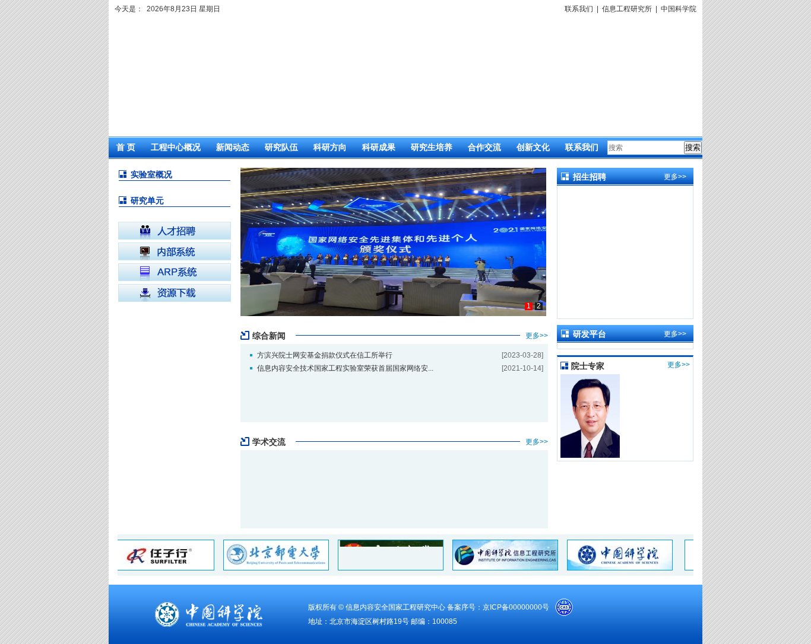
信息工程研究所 (627, 9)
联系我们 (579, 9)
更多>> (536, 335)
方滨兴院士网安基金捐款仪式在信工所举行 (324, 355)
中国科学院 (678, 9)
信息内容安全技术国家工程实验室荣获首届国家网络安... (345, 368)
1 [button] (529, 306)
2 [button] (539, 306)
